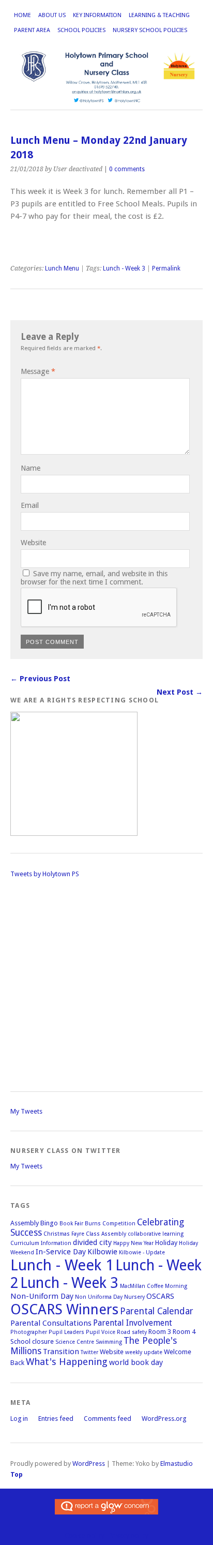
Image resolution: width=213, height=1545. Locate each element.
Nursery (134, 1297)
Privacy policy (128, 1535)
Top (16, 1474)
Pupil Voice (100, 1332)
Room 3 (159, 1332)
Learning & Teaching (159, 15)
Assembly (24, 1223)
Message (38, 371)
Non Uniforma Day (99, 1297)
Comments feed (107, 1418)
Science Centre (74, 1342)
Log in (19, 1418)
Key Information (97, 15)
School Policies (81, 30)
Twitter (89, 1352)
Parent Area (32, 30)
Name (30, 468)
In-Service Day (61, 1251)
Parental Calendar (156, 1311)
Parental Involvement (132, 1323)
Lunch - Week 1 (62, 1265)
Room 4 (184, 1332)
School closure (32, 1341)
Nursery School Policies (150, 30)
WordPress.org (164, 1418)
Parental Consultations (51, 1323)
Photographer (28, 1332)
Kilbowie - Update (142, 1252)
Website (33, 542)
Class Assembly (106, 1234)
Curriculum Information (40, 1243)
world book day (136, 1362)
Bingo (49, 1223)
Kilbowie (102, 1251)
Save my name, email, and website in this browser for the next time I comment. (94, 577)
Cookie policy (84, 1535)
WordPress (88, 1463)
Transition (61, 1351)
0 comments (127, 169)
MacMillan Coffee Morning (153, 1286)
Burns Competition (110, 1223)
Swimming (109, 1342)
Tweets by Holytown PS (44, 874)
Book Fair (71, 1223)
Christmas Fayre (63, 1234)
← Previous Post (40, 678)
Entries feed (55, 1418)
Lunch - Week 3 (124, 268)
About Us (52, 15)
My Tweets (26, 1111)
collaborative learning (156, 1234)
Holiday (166, 1243)
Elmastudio (176, 1463)
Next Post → (180, 692)
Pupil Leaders (66, 1332)
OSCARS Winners (64, 1309)
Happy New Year (133, 1243)
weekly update (143, 1352)
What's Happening (67, 1361)
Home (22, 15)
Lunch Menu (62, 268)
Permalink (166, 268)
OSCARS (160, 1296)
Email (30, 505)
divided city (92, 1242)
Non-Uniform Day (41, 1296)
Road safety (132, 1332)
